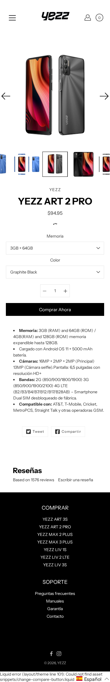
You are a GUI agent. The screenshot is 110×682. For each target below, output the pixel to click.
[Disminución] (44, 290)
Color (55, 260)
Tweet (38, 431)
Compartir (71, 431)
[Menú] (12, 18)
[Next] (104, 96)
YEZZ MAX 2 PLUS (55, 534)
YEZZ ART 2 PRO (55, 526)
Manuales (55, 601)
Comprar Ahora (55, 309)
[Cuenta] (87, 17)
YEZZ (61, 663)
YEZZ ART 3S (55, 519)
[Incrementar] (65, 290)
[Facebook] (51, 653)
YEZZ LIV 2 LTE (55, 557)
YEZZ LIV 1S (55, 549)
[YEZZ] (55, 17)
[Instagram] (59, 653)
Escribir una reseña (75, 479)
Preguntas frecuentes (55, 593)
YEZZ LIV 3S (55, 564)
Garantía (55, 608)
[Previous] (6, 96)
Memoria (55, 236)
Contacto (55, 616)
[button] (92, 679)
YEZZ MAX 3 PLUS (55, 542)
